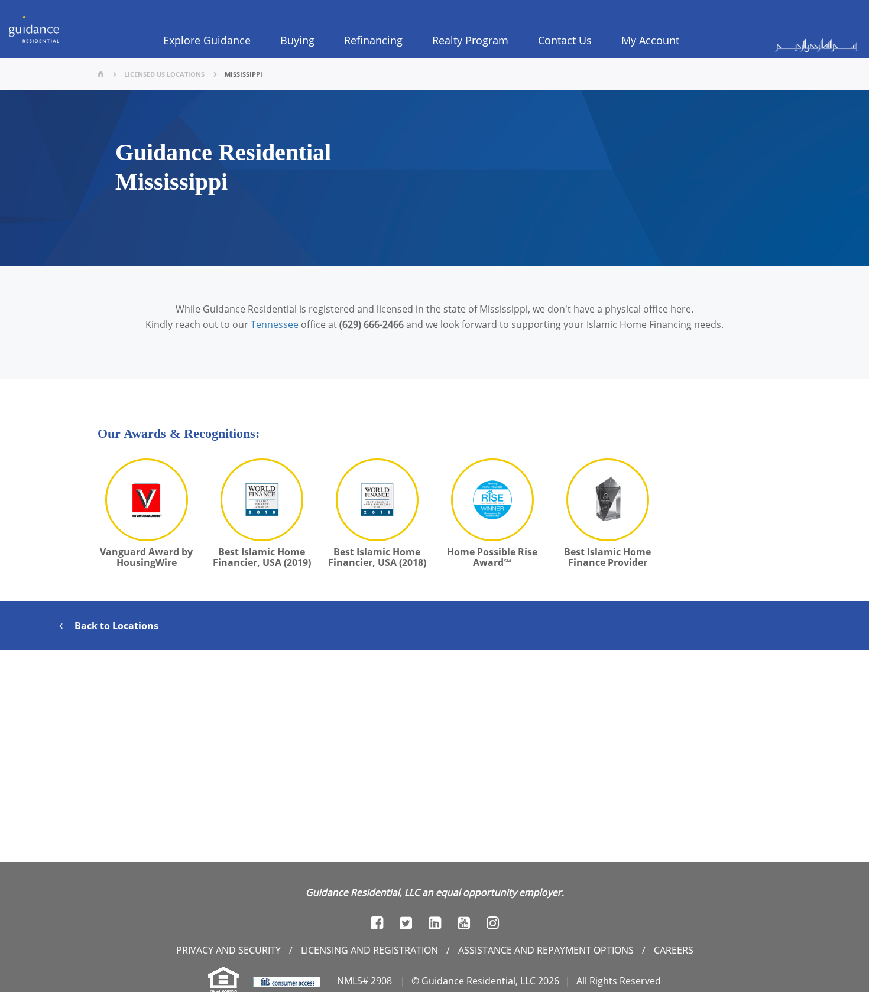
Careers (673, 950)
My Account (650, 40)
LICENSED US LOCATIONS (164, 74)
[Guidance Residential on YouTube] (463, 923)
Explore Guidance (207, 40)
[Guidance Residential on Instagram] (492, 923)
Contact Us (565, 40)
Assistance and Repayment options (546, 950)
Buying (297, 40)
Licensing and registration (369, 950)
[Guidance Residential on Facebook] (376, 923)
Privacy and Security (228, 950)
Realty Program (470, 40)
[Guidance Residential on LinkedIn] (434, 923)
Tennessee (275, 324)
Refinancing (373, 40)
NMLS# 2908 (364, 980)
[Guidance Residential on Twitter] (405, 923)
